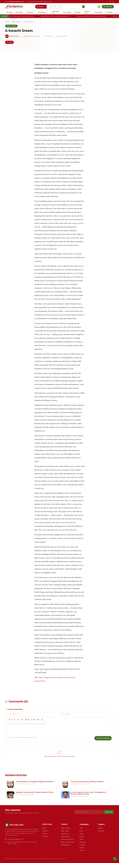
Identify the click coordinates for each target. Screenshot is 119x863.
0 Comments (63, 36)
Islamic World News (67, 839)
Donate (100, 828)
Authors (44, 833)
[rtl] (22, 720)
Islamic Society (16, 21)
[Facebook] (7, 848)
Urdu (80, 828)
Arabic (81, 833)
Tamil (81, 839)
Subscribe (108, 812)
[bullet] (34, 720)
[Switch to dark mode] (99, 6)
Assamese (82, 842)
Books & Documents (67, 842)
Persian (81, 847)
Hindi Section (65, 836)
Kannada (82, 845)
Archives (45, 836)
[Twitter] (11, 848)
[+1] (28, 720)
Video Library (65, 831)
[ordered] (32, 720)
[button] (18, 720)
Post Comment (104, 738)
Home (7, 21)
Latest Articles (65, 828)
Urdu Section (65, 833)
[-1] (26, 720)
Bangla (81, 836)
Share (10, 42)
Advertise (101, 831)
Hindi (81, 831)
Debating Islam (66, 845)
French (81, 850)
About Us (45, 831)
